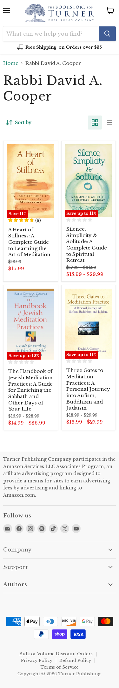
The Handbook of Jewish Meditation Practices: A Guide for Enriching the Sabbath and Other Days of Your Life (30, 390)
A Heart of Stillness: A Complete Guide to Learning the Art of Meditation (29, 242)
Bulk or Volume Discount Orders (56, 653)
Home (10, 63)
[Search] (107, 33)
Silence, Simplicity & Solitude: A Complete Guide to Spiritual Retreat (86, 244)
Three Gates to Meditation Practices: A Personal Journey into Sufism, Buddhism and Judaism (88, 389)
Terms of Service (59, 667)
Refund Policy (75, 660)
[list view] (109, 123)
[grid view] (95, 123)
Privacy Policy (36, 660)
